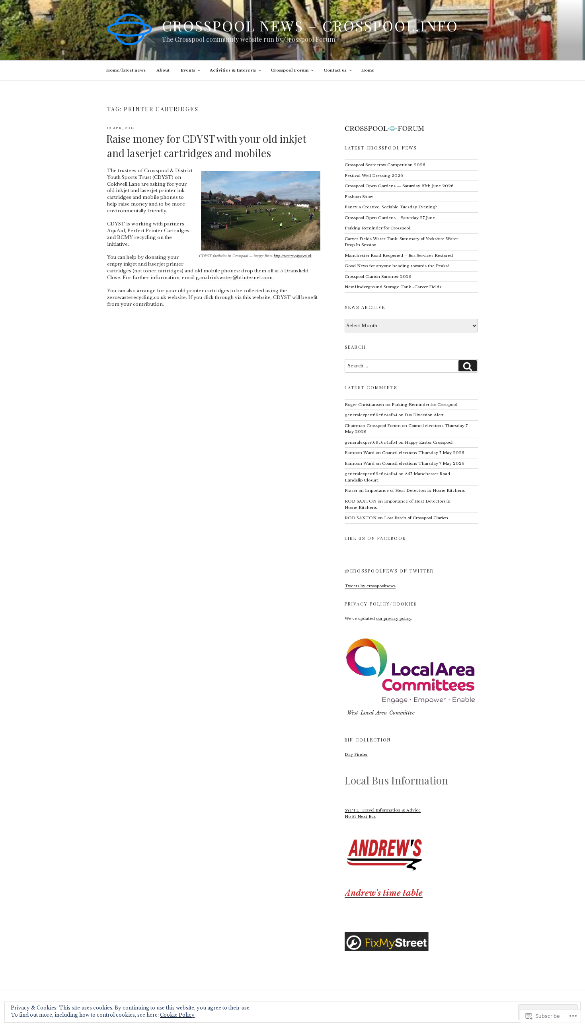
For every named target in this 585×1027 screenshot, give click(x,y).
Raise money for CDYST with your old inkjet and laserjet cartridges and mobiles (206, 146)
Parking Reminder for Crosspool (377, 228)
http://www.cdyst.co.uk (293, 256)
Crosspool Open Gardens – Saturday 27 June (390, 217)
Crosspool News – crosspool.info (310, 25)
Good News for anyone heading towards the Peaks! (397, 265)
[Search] (467, 365)
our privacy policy (393, 618)
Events (188, 70)
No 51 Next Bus (360, 816)
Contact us (335, 70)
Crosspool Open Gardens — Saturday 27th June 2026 (399, 185)
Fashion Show (359, 196)
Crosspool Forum (289, 70)
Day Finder (356, 754)
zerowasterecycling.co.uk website (146, 297)
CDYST (163, 177)
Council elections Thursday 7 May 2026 (423, 452)
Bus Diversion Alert (424, 414)
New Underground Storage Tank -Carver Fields (393, 286)
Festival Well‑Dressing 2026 (374, 175)
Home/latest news (126, 70)
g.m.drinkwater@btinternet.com (234, 277)
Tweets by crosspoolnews (370, 585)
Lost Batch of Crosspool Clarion (416, 517)
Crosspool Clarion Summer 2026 (378, 276)
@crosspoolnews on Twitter (389, 571)
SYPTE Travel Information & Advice (383, 810)
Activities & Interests (233, 70)
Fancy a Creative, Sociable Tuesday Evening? (391, 207)
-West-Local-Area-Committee (380, 712)
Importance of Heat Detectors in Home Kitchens (415, 490)
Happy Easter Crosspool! (430, 442)
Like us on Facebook (375, 538)
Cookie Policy (177, 1015)
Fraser (351, 490)
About (163, 70)
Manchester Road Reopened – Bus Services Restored (399, 255)
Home (367, 70)
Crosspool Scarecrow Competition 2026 (385, 164)
